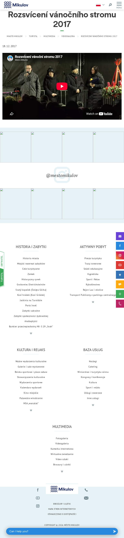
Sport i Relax (93, 279)
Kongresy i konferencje (93, 377)
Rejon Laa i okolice (93, 289)
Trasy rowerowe (93, 263)
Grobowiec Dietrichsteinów (31, 284)
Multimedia (49, 36)
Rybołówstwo (93, 284)
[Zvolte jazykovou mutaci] (101, 5)
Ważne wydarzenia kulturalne (31, 361)
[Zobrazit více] (31, 333)
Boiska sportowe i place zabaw (31, 372)
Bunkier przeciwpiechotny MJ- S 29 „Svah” (31, 326)
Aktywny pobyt (93, 246)
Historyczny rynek (31, 279)
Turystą (33, 36)
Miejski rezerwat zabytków (31, 263)
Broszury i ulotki (62, 464)
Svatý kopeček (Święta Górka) (31, 289)
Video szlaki (62, 459)
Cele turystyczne (31, 268)
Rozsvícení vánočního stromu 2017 (99, 36)
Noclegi (93, 361)
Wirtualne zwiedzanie (62, 454)
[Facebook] (120, 246)
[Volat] (86, 490)
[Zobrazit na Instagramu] (15, 147)
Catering (93, 366)
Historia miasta (31, 258)
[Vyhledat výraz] (110, 5)
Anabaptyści (31, 321)
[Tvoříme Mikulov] (120, 275)
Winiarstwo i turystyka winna (93, 372)
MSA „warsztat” (31, 403)
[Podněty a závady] (120, 294)
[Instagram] (120, 255)
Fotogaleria (62, 438)
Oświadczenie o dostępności (62, 514)
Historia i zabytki (31, 246)
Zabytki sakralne (31, 310)
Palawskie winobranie (31, 398)
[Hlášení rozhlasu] (120, 284)
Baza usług (93, 350)
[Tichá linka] (120, 304)
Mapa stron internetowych (62, 509)
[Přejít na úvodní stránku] (16, 5)
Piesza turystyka (93, 258)
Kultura (93, 382)
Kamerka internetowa (62, 448)
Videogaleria (68, 36)
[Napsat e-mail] (86, 498)
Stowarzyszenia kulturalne (31, 377)
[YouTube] (120, 265)
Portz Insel (30, 305)
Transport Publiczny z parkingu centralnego (93, 295)
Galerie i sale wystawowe (31, 366)
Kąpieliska (93, 274)
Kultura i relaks (31, 350)
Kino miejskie (31, 392)
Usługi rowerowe (93, 392)
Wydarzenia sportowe (31, 382)
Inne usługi (93, 398)
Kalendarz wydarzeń (31, 387)
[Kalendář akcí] (120, 236)
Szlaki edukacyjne (93, 268)
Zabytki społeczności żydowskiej (31, 316)
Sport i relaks (93, 387)
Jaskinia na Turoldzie (31, 300)
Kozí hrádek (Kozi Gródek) (31, 295)
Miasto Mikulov (15, 36)
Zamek (31, 274)
